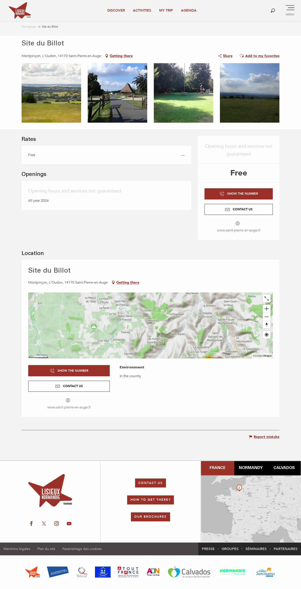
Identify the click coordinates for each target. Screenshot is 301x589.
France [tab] (217, 468)
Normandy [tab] (251, 468)
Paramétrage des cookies (82, 549)
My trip (166, 10)
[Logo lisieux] (50, 490)
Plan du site (46, 549)
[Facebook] (31, 523)
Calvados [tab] (284, 468)
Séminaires (256, 549)
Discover (116, 10)
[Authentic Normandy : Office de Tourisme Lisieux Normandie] (20, 10)
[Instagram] (56, 523)
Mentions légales (17, 549)
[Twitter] (44, 523)
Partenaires (285, 549)
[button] (273, 10)
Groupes (230, 549)
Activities (142, 10)
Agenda (189, 10)
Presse (208, 549)
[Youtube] (69, 523)
